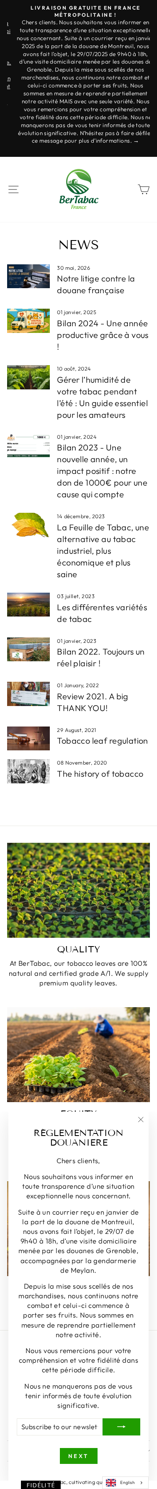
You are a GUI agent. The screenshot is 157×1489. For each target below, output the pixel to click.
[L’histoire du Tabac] (28, 771)
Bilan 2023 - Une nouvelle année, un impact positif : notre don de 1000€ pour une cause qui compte (102, 470)
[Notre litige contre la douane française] (28, 276)
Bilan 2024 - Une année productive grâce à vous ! (103, 335)
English (127, 1482)
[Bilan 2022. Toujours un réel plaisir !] (28, 649)
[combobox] (125, 1482)
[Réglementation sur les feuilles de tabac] (28, 739)
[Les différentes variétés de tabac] (28, 605)
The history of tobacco (100, 773)
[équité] (78, 1054)
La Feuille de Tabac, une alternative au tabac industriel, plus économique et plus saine (103, 550)
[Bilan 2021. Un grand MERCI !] (28, 694)
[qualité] (78, 890)
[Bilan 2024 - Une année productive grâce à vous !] (28, 321)
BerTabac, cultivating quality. (78, 1482)
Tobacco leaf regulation (102, 740)
